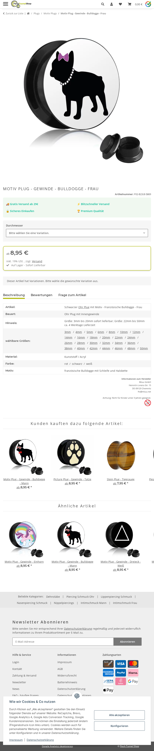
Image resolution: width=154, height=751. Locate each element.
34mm (119, 343)
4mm (78, 332)
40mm (81, 348)
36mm (131, 343)
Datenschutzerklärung (40, 739)
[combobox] (77, 233)
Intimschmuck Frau (125, 603)
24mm (131, 337)
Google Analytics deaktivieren (57, 746)
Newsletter (19, 682)
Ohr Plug (83, 307)
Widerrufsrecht (67, 675)
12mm (136, 332)
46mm (119, 348)
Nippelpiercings (64, 603)
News (15, 689)
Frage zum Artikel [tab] (72, 295)
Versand (37, 261)
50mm (144, 348)
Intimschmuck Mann (93, 603)
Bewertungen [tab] (41, 295)
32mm (106, 343)
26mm (68, 343)
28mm (81, 343)
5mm (90, 332)
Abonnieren (127, 641)
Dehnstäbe (53, 596)
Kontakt (17, 669)
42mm (93, 348)
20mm (106, 337)
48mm (131, 348)
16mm (81, 337)
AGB (60, 669)
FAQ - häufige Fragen (25, 695)
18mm (93, 337)
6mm (101, 332)
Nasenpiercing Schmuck (32, 603)
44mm (106, 348)
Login (15, 662)
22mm (119, 337)
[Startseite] (28, 13)
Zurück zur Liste (14, 13)
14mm (68, 337)
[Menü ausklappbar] (5, 2)
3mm (67, 332)
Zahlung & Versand (24, 675)
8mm (112, 332)
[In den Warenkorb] (6, 21)
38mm (68, 348)
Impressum (16, 739)
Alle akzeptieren (119, 715)
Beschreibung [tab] (14, 295)
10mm (124, 332)
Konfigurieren (119, 725)
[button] (102, 4)
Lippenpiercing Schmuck (116, 596)
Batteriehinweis (67, 682)
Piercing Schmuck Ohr (80, 596)
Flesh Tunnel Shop (129, 746)
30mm (93, 343)
